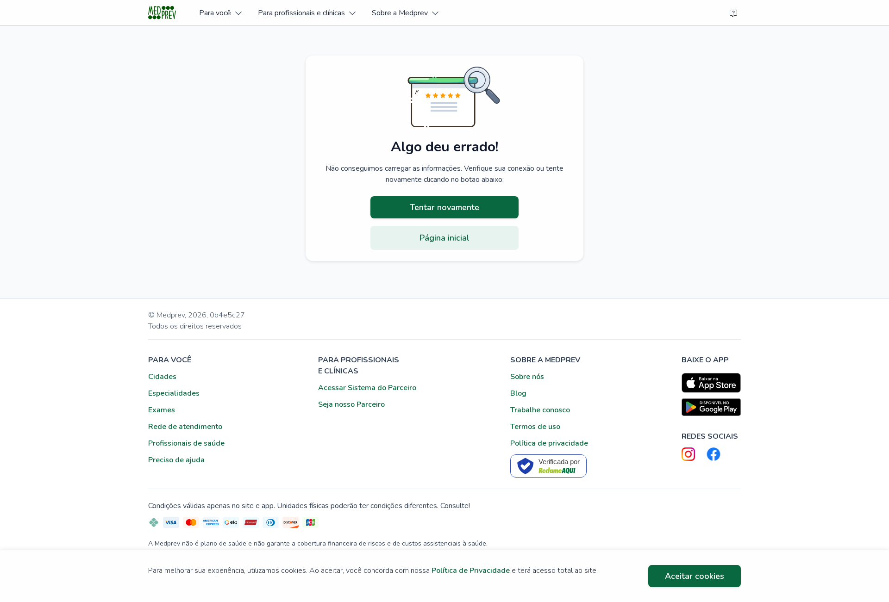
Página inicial (444, 237)
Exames (161, 410)
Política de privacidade (549, 443)
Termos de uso (535, 427)
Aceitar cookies (694, 576)
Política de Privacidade (471, 570)
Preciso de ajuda (176, 460)
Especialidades (174, 393)
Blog (518, 393)
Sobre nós (527, 377)
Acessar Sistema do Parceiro (367, 388)
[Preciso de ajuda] (733, 13)
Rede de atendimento (185, 427)
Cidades (162, 377)
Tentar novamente (444, 207)
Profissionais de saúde (186, 443)
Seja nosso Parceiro (351, 404)
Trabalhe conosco (540, 410)
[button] (220, 12)
